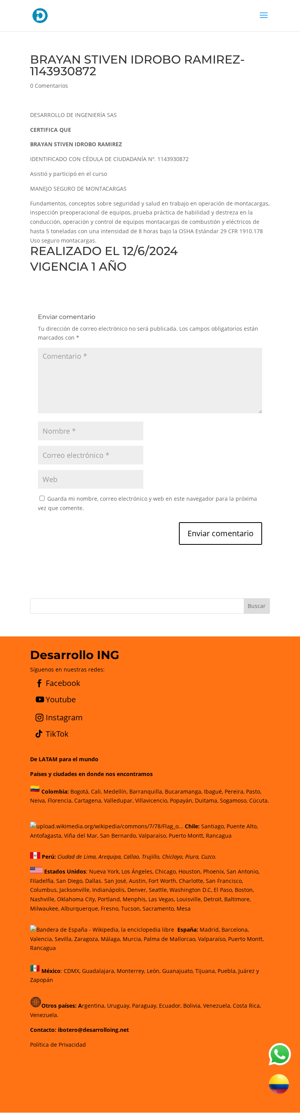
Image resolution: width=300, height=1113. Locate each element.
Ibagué (212, 791)
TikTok (57, 733)
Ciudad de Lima (76, 856)
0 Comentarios (49, 85)
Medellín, (116, 791)
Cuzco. (209, 856)
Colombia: (55, 791)
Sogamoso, (234, 800)
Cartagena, (88, 800)
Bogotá (79, 791)
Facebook (63, 683)
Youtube (61, 699)
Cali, (95, 791)
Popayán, (180, 800)
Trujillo (150, 856)
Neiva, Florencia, (52, 800)
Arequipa (109, 856)
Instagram (64, 717)
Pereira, (234, 791)
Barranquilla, (146, 791)
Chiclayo (172, 856)
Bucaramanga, (182, 791)
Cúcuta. (259, 800)
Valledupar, (119, 800)
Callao (131, 856)
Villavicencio (151, 800)
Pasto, (253, 791)
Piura (191, 856)
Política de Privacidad (58, 1044)
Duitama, (206, 800)
